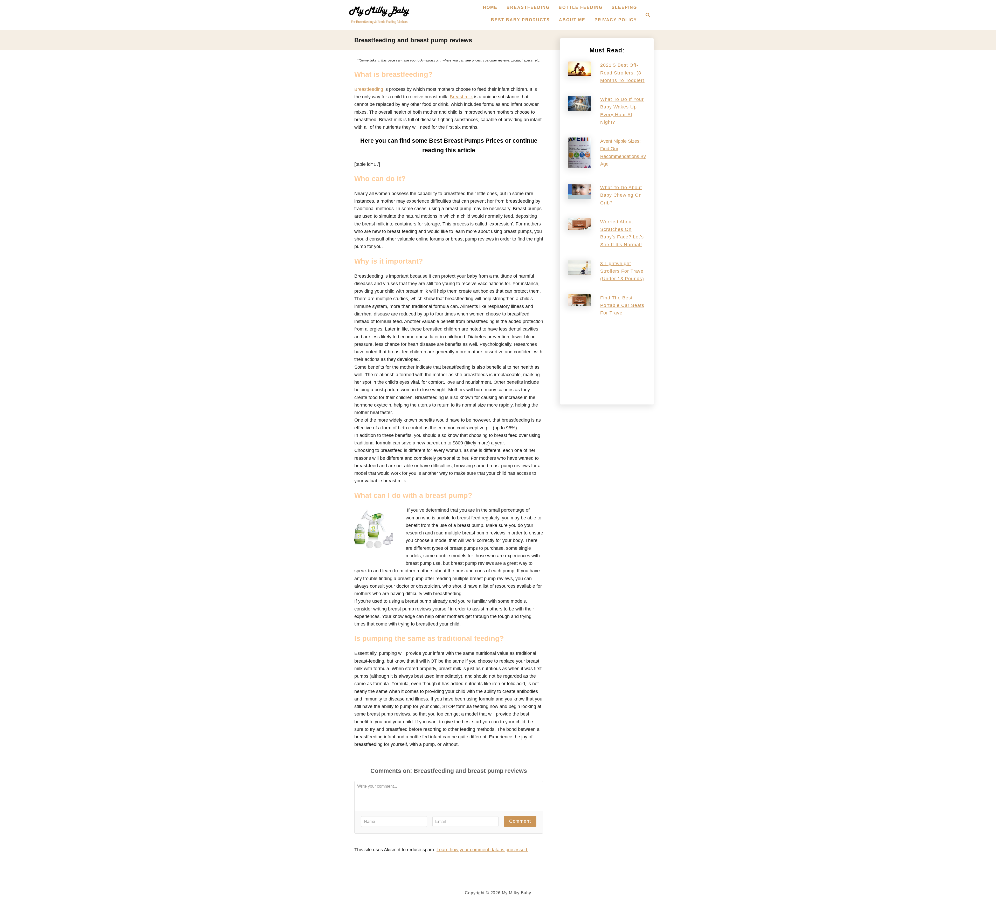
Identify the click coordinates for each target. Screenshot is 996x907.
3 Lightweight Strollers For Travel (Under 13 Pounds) (622, 271)
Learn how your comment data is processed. (482, 849)
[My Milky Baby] (379, 15)
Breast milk (461, 96)
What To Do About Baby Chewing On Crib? (621, 195)
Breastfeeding (368, 89)
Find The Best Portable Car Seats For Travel (622, 305)
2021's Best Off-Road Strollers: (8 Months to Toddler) (622, 73)
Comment (520, 821)
